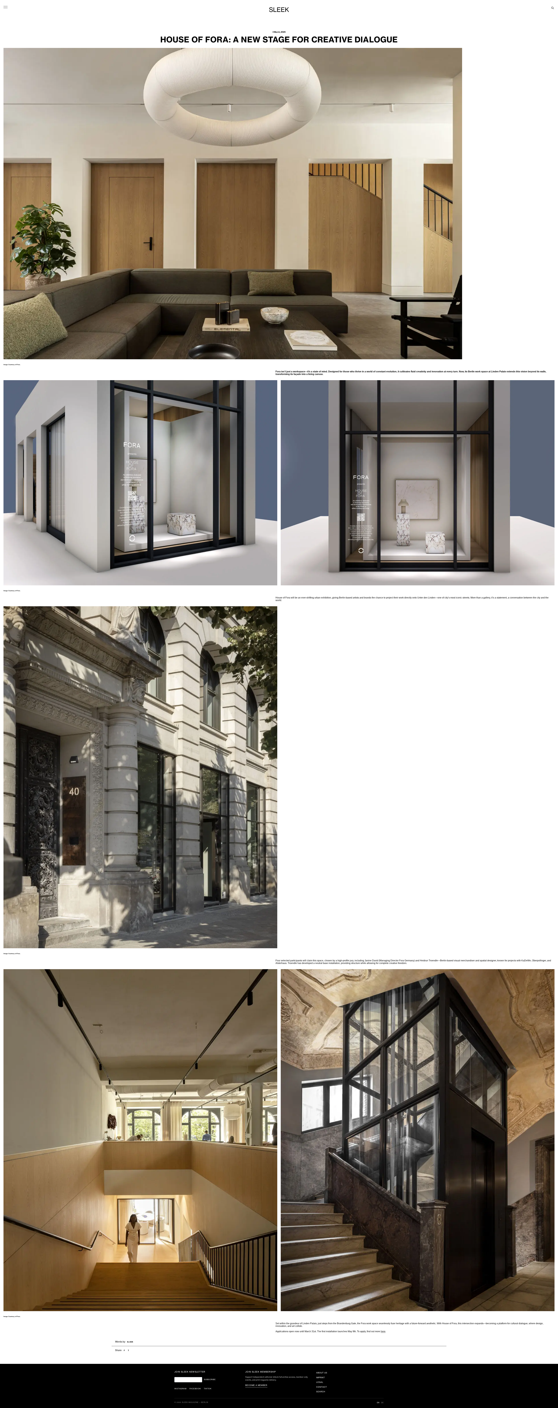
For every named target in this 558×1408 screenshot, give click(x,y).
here (383, 1331)
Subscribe (210, 1379)
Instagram (180, 1389)
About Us (321, 1373)
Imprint (320, 1378)
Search (320, 1392)
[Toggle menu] (5, 7)
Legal (319, 1382)
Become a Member (256, 1385)
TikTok (208, 1389)
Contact (321, 1387)
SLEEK (279, 10)
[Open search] (552, 8)
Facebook (195, 1389)
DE (382, 1402)
